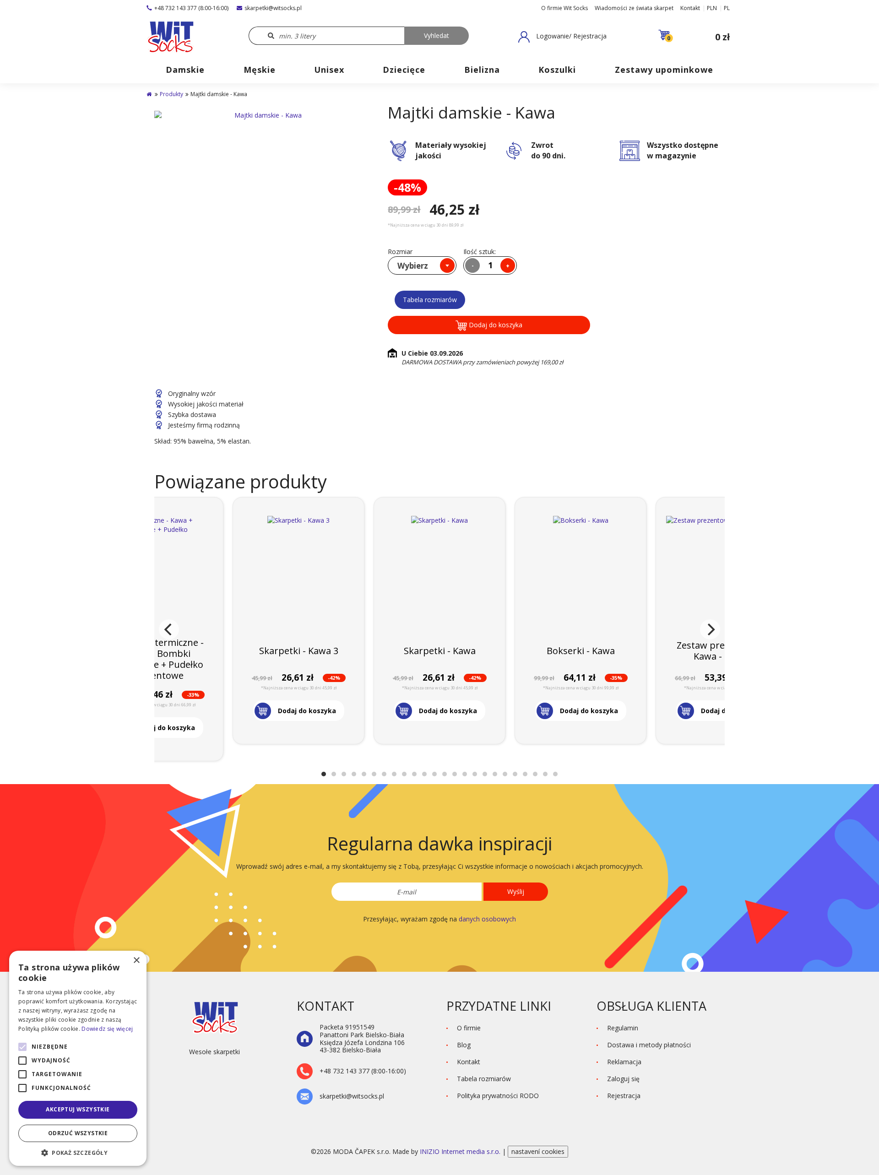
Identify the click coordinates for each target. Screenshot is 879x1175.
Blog (464, 1044)
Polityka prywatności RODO (498, 1095)
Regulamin (622, 1027)
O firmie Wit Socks (564, 8)
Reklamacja (624, 1061)
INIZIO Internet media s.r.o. (461, 1151)
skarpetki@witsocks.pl (273, 8)
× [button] (136, 960)
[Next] (710, 629)
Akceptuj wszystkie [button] (77, 1109)
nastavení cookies (537, 1151)
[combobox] (422, 265)
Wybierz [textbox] (412, 265)
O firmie (469, 1027)
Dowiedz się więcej (107, 1029)
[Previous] (169, 629)
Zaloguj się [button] (623, 1078)
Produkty (171, 94)
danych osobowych (487, 919)
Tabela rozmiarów (430, 299)
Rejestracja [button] (623, 1095)
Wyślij (515, 891)
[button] (562, 37)
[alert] (77, 1058)
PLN (712, 8)
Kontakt (690, 8)
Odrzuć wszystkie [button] (78, 1133)
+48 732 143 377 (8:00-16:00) (191, 8)
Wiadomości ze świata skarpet (634, 8)
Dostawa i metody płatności (649, 1044)
